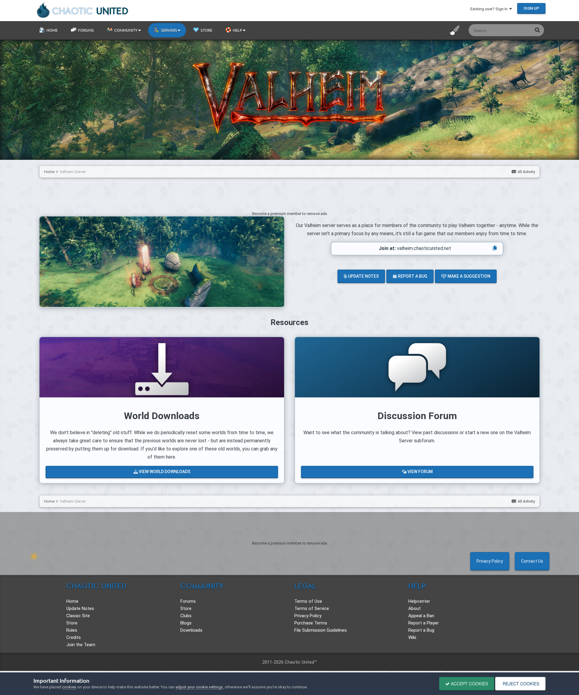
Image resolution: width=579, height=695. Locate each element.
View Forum (420, 471)
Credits (73, 637)
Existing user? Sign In (489, 9)
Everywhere (514, 30)
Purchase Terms (310, 623)
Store (206, 30)
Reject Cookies (520, 684)
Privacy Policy (489, 561)
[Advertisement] (289, 196)
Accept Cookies (469, 684)
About (414, 608)
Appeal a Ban (421, 615)
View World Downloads (164, 471)
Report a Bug (412, 276)
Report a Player (423, 623)
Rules (71, 630)
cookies (69, 687)
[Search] (537, 29)
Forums (85, 30)
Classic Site (78, 615)
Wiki (412, 637)
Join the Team (80, 644)
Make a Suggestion (468, 276)
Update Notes (363, 276)
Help (237, 30)
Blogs (185, 623)
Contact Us (532, 561)
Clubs (185, 615)
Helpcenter (419, 601)
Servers (169, 30)
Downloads (191, 630)
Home (52, 30)
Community (125, 30)
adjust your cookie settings (199, 687)
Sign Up (531, 8)
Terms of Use (308, 601)
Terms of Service (311, 608)
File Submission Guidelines (320, 630)
